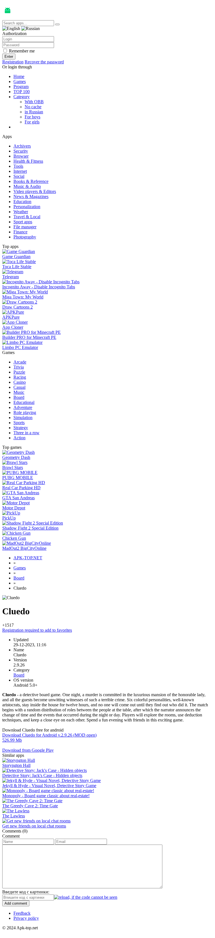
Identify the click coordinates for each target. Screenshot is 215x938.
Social (18, 176)
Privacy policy (26, 918)
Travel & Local (26, 216)
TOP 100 (21, 91)
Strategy (20, 427)
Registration (13, 61)
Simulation (22, 417)
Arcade (19, 362)
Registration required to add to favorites (37, 630)
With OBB (34, 101)
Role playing (24, 412)
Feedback (22, 913)
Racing (19, 377)
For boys (32, 116)
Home (18, 76)
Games (19, 81)
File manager (24, 226)
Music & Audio (27, 186)
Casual (19, 387)
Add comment (15, 903)
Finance (20, 231)
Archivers (22, 146)
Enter (8, 56)
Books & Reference (30, 181)
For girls (32, 121)
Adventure (22, 407)
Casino (19, 382)
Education (22, 201)
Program (21, 86)
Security (20, 151)
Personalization (26, 206)
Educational (23, 402)
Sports (19, 422)
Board (18, 397)
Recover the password (44, 61)
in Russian (34, 111)
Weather (20, 211)
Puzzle (19, 372)
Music (18, 392)
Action (19, 437)
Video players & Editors (34, 191)
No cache (33, 106)
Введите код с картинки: (25, 891)
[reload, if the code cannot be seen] (85, 897)
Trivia (18, 367)
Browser (21, 156)
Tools (18, 166)
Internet (20, 171)
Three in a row (26, 432)
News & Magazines (30, 196)
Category (21, 96)
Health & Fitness (28, 161)
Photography (24, 236)
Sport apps (22, 221)
